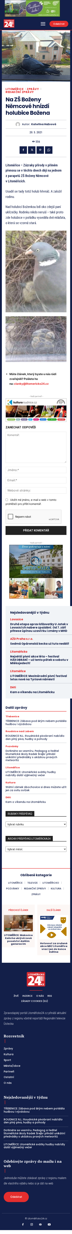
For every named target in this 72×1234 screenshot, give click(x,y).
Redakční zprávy (20, 92)
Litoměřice (14, 89)
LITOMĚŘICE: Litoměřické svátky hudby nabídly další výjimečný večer (31, 773)
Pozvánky (12, 746)
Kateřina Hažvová (43, 124)
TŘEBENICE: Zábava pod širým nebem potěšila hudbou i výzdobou (36, 722)
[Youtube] (49, 1224)
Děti (13, 687)
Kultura (11, 782)
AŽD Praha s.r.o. (21, 638)
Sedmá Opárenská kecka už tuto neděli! (39, 644)
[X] (31, 150)
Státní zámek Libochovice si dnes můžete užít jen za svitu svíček (36, 788)
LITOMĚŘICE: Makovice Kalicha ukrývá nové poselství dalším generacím (18, 939)
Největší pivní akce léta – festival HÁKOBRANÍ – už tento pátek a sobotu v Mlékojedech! (39, 660)
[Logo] (9, 23)
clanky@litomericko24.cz (31, 383)
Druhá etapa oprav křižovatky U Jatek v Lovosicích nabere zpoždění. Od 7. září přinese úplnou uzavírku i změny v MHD (39, 627)
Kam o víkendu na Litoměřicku (32, 692)
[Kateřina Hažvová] (19, 124)
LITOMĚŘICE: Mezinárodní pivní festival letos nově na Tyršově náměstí (38, 677)
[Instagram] (31, 1224)
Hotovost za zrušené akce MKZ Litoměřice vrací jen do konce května (53, 947)
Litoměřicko (18, 651)
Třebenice (12, 716)
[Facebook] (23, 150)
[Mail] (40, 1224)
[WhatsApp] (48, 150)
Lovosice (16, 619)
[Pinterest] (40, 150)
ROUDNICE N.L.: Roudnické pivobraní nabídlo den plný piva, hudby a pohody (35, 737)
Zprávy (33, 89)
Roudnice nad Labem (20, 731)
